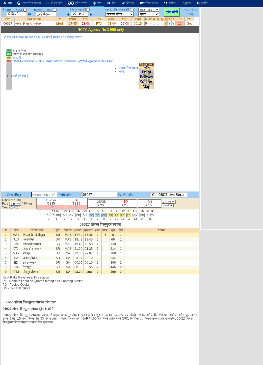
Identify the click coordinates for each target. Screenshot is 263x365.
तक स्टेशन (38, 9)
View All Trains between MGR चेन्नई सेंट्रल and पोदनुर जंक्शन (43, 37)
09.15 (138, 23)
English (186, 3)
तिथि (85, 19)
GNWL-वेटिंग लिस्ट (24, 61)
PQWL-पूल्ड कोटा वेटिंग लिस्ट (96, 61)
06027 (7, 23)
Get (189, 23)
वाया (190, 14)
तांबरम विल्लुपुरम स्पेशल (28, 23)
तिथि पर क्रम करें (78, 9)
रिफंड (171, 3)
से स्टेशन (7, 9)
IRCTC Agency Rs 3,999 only (100, 29)
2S (189, 19)
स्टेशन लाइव (151, 3)
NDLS (19, 9)
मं (154, 19)
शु (166, 19)
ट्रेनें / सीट (80, 3)
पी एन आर (56, 3)
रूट (99, 3)
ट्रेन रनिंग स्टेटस (31, 3)
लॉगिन (204, 3)
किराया (130, 3)
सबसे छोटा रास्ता (128, 68)
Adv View (190, 10)
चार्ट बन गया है (20, 76)
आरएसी (17, 58)
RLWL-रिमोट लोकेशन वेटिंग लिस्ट (57, 61)
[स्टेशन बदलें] (29, 14)
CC (179, 19)
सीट (113, 3)
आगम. (111, 19)
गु (162, 19)
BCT (50, 9)
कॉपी (122, 71)
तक (99, 19)
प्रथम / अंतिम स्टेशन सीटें (117, 9)
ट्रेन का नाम (34, 19)
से (60, 19)
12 (180, 23)
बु (158, 19)
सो (150, 19)
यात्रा (138, 19)
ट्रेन (7, 19)
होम (9, 3)
